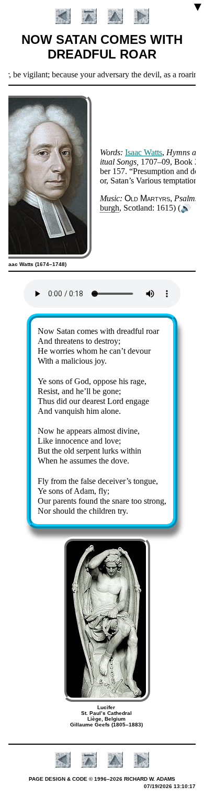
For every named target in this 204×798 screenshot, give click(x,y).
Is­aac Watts (143, 152)
